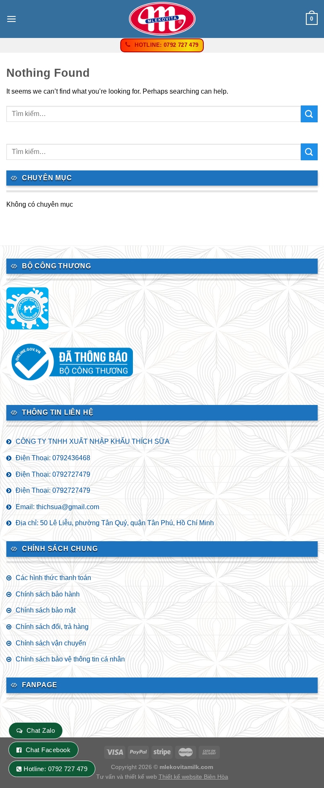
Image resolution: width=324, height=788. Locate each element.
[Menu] (11, 18)
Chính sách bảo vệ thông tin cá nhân (70, 659)
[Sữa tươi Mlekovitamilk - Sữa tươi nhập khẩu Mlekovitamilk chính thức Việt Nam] (162, 19)
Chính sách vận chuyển (51, 643)
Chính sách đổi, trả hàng (52, 626)
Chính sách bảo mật (46, 610)
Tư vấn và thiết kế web (127, 776)
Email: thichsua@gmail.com (57, 506)
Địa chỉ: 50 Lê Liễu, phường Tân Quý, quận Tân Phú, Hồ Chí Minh (115, 522)
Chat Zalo (41, 730)
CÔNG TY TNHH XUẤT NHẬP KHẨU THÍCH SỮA (93, 441)
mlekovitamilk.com (186, 767)
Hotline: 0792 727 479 (55, 768)
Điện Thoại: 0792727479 (53, 474)
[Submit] (309, 113)
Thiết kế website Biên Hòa (193, 776)
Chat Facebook (48, 749)
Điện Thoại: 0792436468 (53, 457)
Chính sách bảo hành (48, 594)
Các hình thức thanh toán (53, 577)
